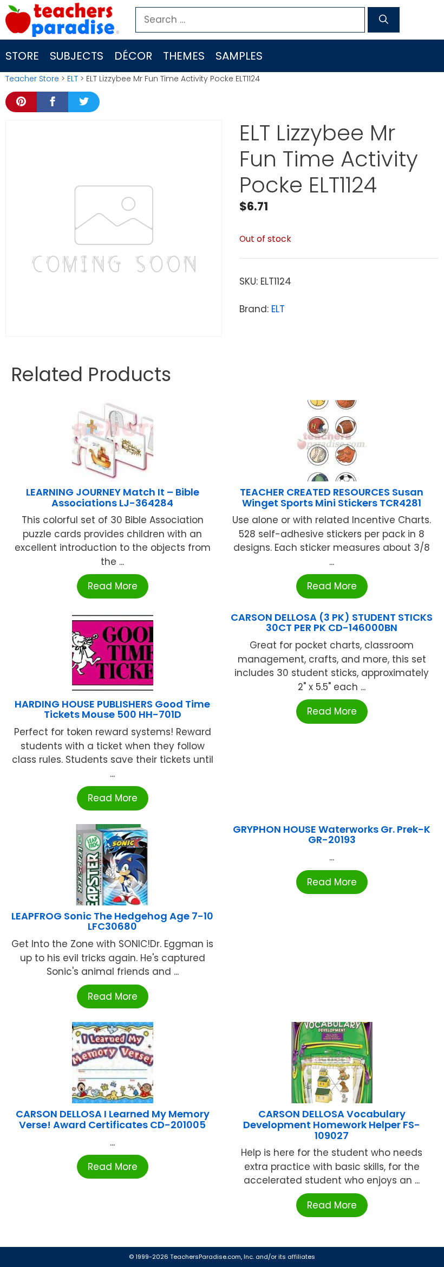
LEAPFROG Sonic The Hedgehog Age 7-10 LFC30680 (112, 921)
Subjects (76, 55)
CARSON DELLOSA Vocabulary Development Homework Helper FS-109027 (331, 1124)
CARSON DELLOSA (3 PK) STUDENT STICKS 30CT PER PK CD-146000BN (332, 622)
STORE (22, 55)
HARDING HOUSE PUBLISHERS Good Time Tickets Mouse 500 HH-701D (112, 709)
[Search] (384, 20)
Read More (113, 586)
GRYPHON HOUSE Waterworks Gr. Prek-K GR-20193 (331, 834)
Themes (184, 55)
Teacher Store (32, 78)
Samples (239, 55)
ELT (72, 78)
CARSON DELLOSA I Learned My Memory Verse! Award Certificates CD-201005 (113, 1119)
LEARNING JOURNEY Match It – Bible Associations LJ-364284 (112, 497)
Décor (133, 55)
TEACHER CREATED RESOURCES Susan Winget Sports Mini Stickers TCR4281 (331, 497)
